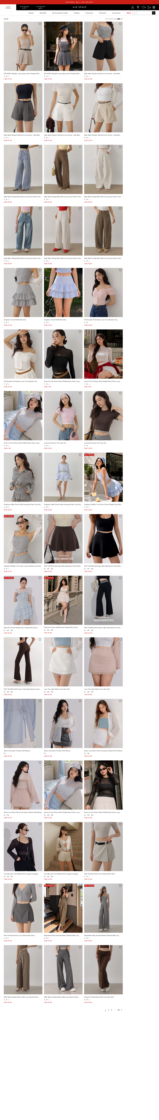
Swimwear (102, 13)
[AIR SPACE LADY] (24, 7)
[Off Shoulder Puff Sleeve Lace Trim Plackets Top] (103, 292)
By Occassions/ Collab (60, 13)
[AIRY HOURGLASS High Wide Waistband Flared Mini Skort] (63, 538)
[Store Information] (138, 7)
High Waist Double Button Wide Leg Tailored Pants (21, 997)
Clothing (76, 13)
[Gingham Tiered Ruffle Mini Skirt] (23, 292)
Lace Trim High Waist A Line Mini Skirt (57, 689)
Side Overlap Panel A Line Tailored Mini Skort (99, 874)
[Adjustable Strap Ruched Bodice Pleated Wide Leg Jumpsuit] (63, 908)
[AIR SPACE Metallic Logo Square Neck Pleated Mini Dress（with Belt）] (23, 46)
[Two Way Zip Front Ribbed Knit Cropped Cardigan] (23, 846)
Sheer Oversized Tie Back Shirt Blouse (17, 751)
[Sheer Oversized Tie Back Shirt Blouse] (23, 723)
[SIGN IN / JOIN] (132, 7)
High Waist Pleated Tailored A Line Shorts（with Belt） (102, 73)
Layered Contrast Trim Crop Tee (55, 443)
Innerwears (89, 13)
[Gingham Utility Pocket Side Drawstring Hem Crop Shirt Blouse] (23, 477)
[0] (148, 7)
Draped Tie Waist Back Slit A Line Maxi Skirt (99, 997)
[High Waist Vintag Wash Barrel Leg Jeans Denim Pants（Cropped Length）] (23, 231)
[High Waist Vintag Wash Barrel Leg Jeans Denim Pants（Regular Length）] (23, 169)
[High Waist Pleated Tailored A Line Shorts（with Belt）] (103, 46)
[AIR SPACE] (8, 7)
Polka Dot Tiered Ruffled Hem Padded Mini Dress (21, 627)
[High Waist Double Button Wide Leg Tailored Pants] (23, 969)
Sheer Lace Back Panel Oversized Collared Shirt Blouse (103, 751)
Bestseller (43, 13)
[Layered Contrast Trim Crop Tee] (63, 415)
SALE (129, 13)
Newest (31, 13)
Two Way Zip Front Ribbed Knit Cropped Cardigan (21, 874)
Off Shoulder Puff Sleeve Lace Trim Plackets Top (100, 320)
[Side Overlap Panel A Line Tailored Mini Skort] (103, 846)
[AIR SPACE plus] (40, 7)
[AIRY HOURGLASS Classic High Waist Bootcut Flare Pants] (103, 600)
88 (119, 1010)
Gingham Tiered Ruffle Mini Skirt (15, 320)
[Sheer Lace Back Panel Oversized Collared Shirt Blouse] (103, 723)
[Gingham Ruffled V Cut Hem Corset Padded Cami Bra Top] (103, 477)
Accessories (116, 13)
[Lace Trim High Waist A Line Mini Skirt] (63, 662)
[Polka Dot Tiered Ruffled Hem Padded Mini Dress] (23, 600)
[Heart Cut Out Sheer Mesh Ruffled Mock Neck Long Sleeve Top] (63, 354)
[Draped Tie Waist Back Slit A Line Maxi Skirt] (103, 969)
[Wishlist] (143, 7)
